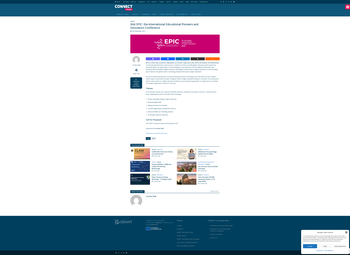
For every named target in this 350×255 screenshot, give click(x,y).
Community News (122, 14)
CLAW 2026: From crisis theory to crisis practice (162, 153)
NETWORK (126, 2)
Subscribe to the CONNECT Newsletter (136, 83)
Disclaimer (180, 229)
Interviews (145, 14)
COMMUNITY (141, 2)
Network (160, 175)
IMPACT (168, 2)
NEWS (187, 2)
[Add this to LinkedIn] (183, 58)
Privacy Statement (328, 250)
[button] (347, 7)
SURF (153, 138)
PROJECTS (154, 2)
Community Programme (206, 162)
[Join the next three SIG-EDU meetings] (186, 166)
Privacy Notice (181, 236)
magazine (158, 222)
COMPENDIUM (203, 2)
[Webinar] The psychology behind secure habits (207, 153)
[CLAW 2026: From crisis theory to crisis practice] (140, 154)
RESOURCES (194, 2)
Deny (325, 246)
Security (159, 149)
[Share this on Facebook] (168, 58)
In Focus (135, 14)
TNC (148, 2)
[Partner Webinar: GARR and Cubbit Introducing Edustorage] (140, 166)
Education (201, 164)
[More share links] (212, 58)
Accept (310, 246)
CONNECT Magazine (166, 14)
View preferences (340, 246)
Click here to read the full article (156, 133)
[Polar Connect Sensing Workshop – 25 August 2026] (140, 179)
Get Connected (182, 14)
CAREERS (175, 2)
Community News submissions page (221, 225)
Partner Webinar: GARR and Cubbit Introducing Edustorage (161, 166)
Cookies (179, 225)
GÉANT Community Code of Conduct (188, 239)
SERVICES (133, 2)
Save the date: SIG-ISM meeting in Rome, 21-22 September (206, 179)
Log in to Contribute (216, 234)
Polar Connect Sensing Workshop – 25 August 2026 (161, 178)
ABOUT (182, 2)
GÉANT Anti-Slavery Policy (185, 232)
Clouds (154, 162)
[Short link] (198, 58)
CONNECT (162, 2)
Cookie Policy (319, 250)
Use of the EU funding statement (187, 242)
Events (154, 14)
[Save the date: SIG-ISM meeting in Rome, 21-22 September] (186, 179)
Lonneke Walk (136, 65)
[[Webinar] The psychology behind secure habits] (186, 154)
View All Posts (214, 191)
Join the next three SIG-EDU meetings (208, 168)
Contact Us (213, 238)
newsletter (154, 224)
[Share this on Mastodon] (153, 58)
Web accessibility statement (186, 246)
